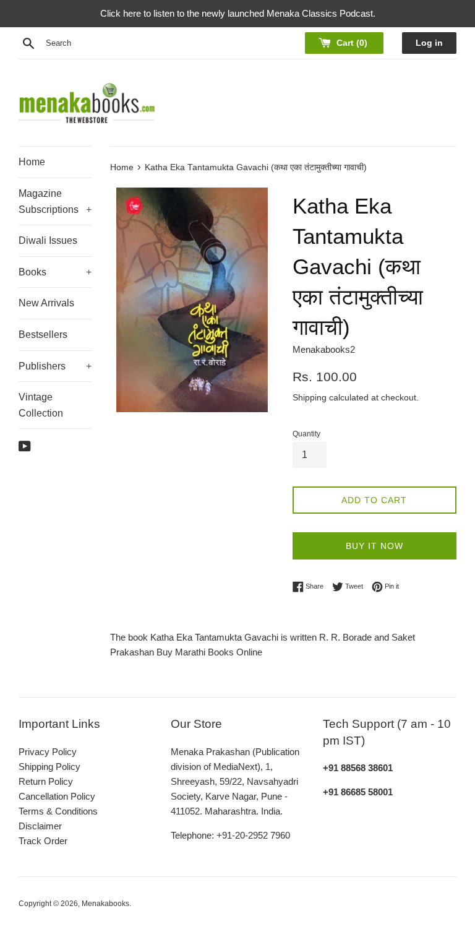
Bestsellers (43, 334)
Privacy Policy (48, 751)
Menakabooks (105, 903)
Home (32, 162)
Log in (429, 43)
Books (55, 272)
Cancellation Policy (57, 796)
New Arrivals (46, 303)
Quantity (306, 434)
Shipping (310, 397)
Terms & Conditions (58, 811)
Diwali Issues (48, 240)
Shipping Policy (49, 766)
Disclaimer (40, 826)
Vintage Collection (41, 405)
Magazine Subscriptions (55, 201)
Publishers (55, 366)
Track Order (43, 841)
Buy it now (374, 546)
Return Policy (46, 781)
